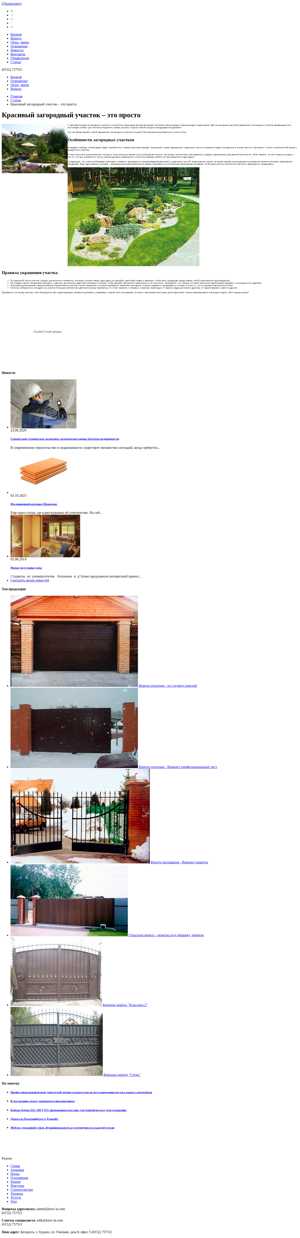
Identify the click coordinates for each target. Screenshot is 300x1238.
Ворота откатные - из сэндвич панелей (167, 686)
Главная (16, 96)
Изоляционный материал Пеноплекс (34, 504)
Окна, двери (20, 42)
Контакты (18, 54)
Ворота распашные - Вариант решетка (179, 862)
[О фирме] (11, 23)
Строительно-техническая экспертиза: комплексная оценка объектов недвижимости (65, 438)
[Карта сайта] (12, 15)
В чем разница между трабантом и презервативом (43, 1101)
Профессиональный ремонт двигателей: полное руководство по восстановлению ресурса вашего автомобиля (81, 1092)
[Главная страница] (12, 11)
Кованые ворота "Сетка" (122, 1075)
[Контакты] (12, 27)
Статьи (16, 62)
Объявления (20, 58)
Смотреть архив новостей (30, 580)
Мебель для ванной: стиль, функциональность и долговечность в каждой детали (62, 1127)
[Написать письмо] (12, 19)
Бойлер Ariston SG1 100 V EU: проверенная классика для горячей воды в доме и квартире (69, 1110)
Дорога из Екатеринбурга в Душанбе (34, 1119)
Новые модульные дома (26, 567)
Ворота (16, 38)
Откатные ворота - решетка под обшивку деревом (166, 935)
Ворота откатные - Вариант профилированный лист (177, 767)
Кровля (16, 34)
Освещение (19, 46)
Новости (17, 50)
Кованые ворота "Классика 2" (125, 1005)
